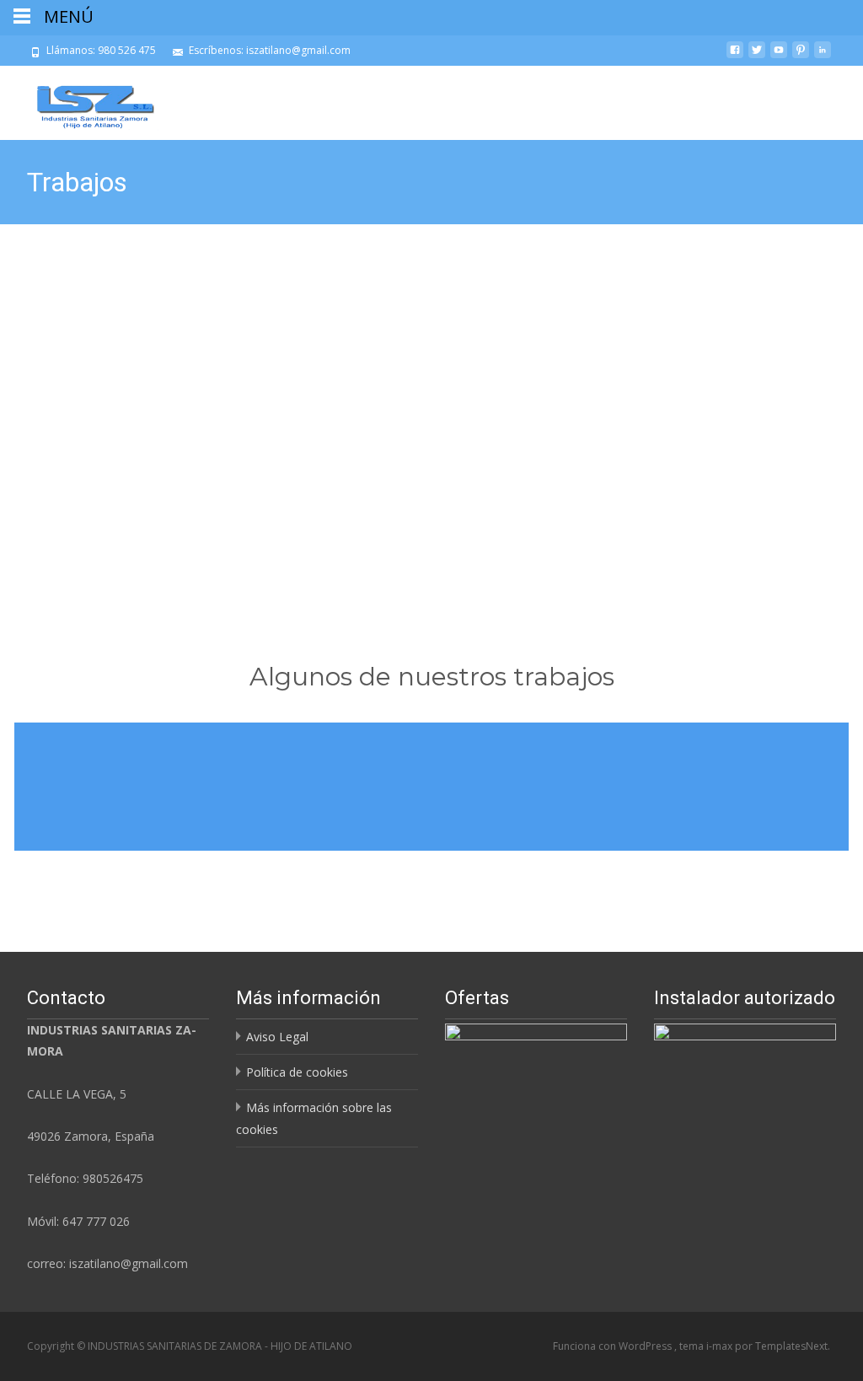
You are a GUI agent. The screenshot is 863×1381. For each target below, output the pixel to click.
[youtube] (778, 56)
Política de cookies (297, 1072)
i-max (720, 1346)
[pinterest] (800, 56)
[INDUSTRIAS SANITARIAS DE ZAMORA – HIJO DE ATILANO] (82, 99)
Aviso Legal (277, 1037)
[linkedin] (822, 56)
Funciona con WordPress (613, 1346)
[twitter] (756, 56)
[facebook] (734, 56)
